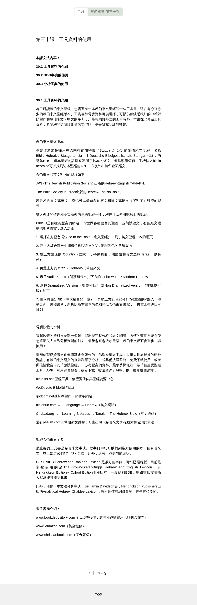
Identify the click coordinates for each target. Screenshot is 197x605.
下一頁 (102, 573)
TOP (98, 595)
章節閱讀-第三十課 (105, 12)
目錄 (81, 12)
